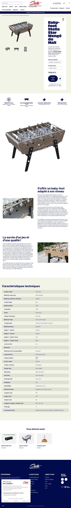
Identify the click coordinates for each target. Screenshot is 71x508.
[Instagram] (66, 479)
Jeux (16, 6)
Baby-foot (4, 6)
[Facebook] (62, 479)
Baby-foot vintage (13, 15)
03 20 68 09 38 (58, 3)
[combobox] (10, 3)
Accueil (3, 15)
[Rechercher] (21, 3)
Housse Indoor (23, 445)
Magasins (15, 9)
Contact (22, 9)
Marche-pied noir (6, 445)
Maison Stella (22, 6)
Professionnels (32, 6)
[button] (68, 3)
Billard (11, 6)
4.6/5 (62, 487)
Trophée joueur (41, 445)
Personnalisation (6, 9)
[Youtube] (62, 482)
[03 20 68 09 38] (53, 3)
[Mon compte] (66, 3)
